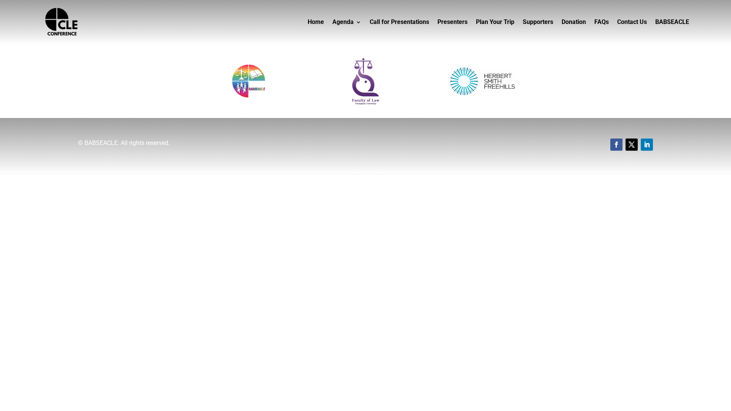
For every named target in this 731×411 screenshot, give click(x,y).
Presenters (452, 21)
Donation (574, 21)
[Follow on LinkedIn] (647, 145)
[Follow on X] (632, 145)
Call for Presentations (399, 21)
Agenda (343, 21)
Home (316, 21)
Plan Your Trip (495, 21)
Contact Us (632, 21)
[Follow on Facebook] (616, 145)
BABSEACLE (672, 21)
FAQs (601, 21)
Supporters (538, 21)
